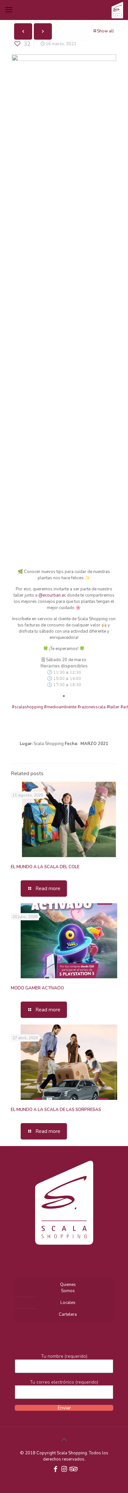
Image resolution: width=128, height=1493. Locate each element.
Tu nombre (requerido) (64, 1356)
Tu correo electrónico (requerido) (64, 1382)
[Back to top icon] (64, 1440)
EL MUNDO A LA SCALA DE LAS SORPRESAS (56, 1110)
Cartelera (68, 1314)
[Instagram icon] (64, 1469)
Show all (105, 31)
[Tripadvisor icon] (72, 1469)
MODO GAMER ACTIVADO (37, 988)
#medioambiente (60, 707)
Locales (67, 1303)
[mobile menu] (8, 9)
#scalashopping (27, 707)
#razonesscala (91, 707)
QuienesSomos (68, 1288)
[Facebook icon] (55, 1469)
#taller (113, 707)
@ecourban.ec (52, 595)
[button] (64, 726)
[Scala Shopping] (117, 10)
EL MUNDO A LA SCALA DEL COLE (45, 867)
